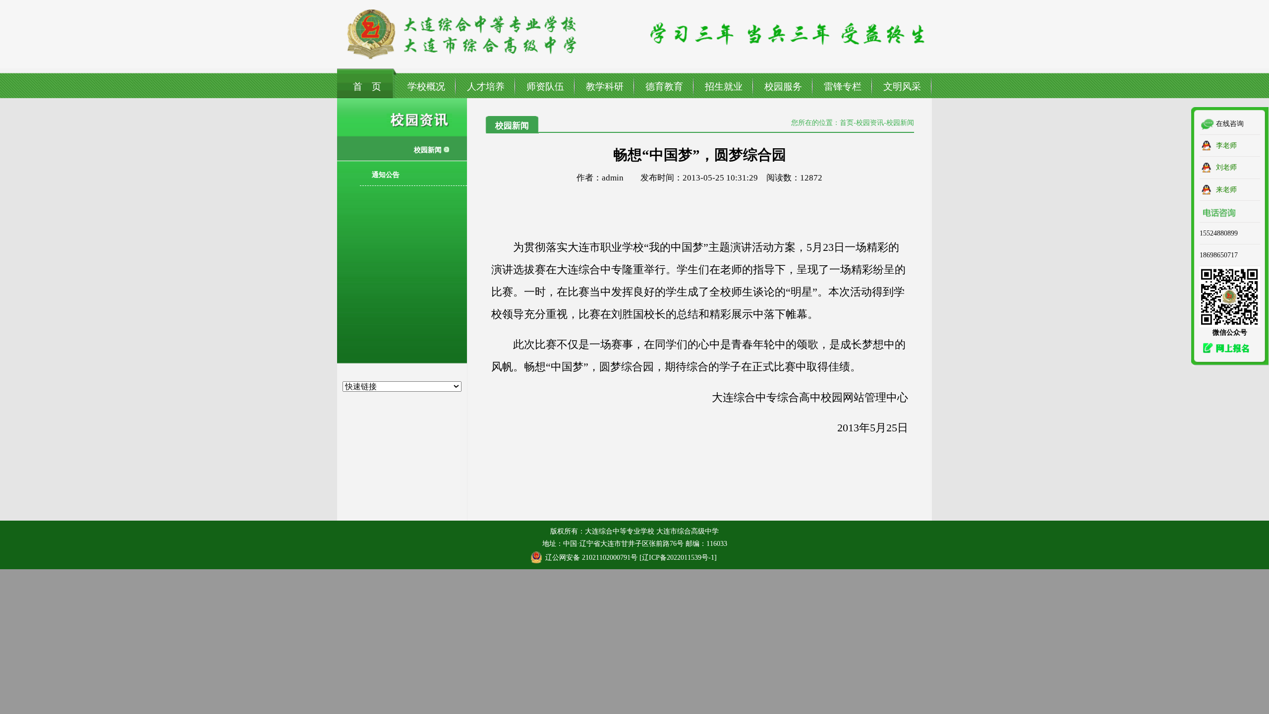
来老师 (1226, 189)
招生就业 (724, 86)
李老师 (1226, 145)
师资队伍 (545, 86)
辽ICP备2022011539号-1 (678, 557)
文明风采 (902, 86)
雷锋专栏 (843, 86)
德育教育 (664, 86)
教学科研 (605, 86)
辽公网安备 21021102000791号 (591, 557)
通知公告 (386, 174)
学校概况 (426, 86)
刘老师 (1226, 167)
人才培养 (486, 86)
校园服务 (783, 86)
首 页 (367, 86)
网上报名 (1223, 348)
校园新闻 (428, 150)
